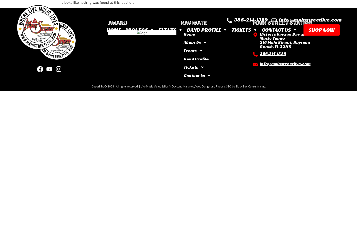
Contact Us (276, 30)
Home (114, 30)
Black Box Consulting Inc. (251, 86)
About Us (136, 30)
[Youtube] (49, 69)
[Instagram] (59, 69)
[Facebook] (40, 69)
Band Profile (204, 30)
